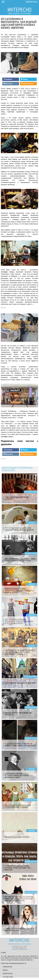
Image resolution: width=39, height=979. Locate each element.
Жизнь (5, 970)
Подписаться (31, 1)
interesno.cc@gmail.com (19, 949)
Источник (3, 458)
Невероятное (8, 973)
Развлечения (7, 966)
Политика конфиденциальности (13, 963)
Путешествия (8, 977)
